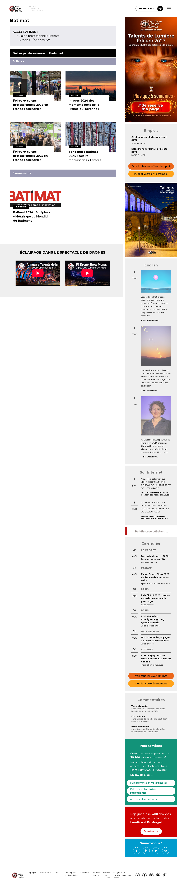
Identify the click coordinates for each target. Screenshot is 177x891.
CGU (58, 872)
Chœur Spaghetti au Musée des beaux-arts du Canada (156, 658)
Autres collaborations (143, 799)
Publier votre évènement (151, 683)
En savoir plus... (150, 320)
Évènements (41, 40)
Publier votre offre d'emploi (151, 173)
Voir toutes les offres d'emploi (151, 166)
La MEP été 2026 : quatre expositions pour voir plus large (155, 598)
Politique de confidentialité (71, 873)
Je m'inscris (151, 831)
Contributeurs (45, 872)
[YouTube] (165, 850)
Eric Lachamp (138, 716)
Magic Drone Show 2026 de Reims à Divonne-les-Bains (155, 577)
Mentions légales (96, 873)
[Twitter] (155, 850)
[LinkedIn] (146, 850)
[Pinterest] (138, 875)
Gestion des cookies (106, 875)
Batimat (39, 36)
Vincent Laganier (139, 706)
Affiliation (84, 872)
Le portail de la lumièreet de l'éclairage (35, 8)
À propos (32, 872)
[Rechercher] (160, 8)
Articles (25, 40)
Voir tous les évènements (151, 676)
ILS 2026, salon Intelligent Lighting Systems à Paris (152, 619)
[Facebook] (136, 850)
